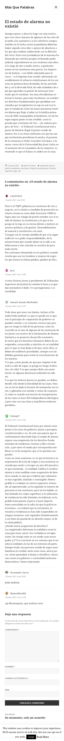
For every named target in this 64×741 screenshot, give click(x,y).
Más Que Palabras (19, 7)
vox (19, 171)
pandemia (16, 168)
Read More (43, 736)
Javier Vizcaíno (30, 165)
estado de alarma (47, 165)
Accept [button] (31, 736)
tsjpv (15, 171)
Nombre (10, 666)
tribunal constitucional (39, 168)
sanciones (25, 168)
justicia (8, 168)
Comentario (12, 629)
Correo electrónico (17, 678)
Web (7, 690)
